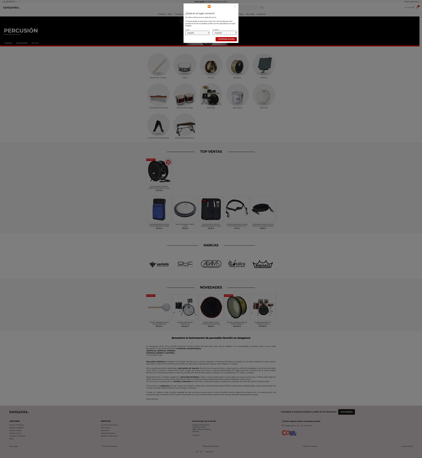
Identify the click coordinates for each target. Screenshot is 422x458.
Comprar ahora (226, 39)
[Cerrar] (235, 7)
